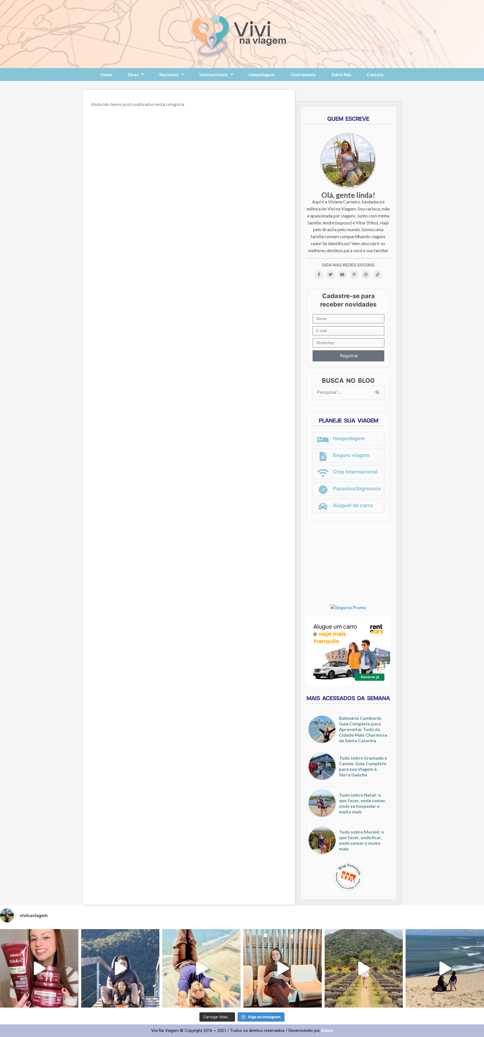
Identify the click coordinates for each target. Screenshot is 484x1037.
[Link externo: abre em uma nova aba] (348, 607)
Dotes (327, 1030)
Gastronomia (303, 74)
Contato (375, 74)
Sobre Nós (341, 74)
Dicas (133, 74)
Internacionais (213, 74)
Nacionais (168, 74)
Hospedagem (261, 74)
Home (106, 74)
